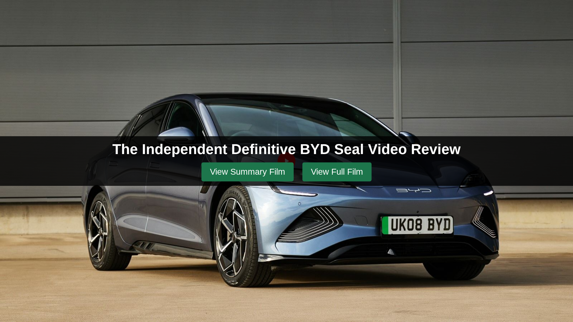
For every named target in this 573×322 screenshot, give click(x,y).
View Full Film (337, 171)
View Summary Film (247, 171)
